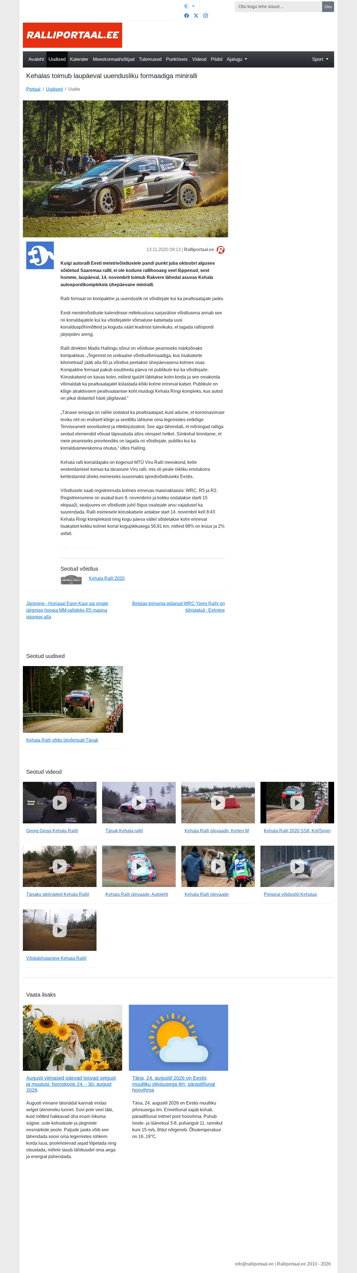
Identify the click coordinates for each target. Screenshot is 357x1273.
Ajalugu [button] (235, 59)
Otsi (328, 6)
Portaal (33, 89)
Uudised (57, 59)
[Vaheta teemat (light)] (189, 6)
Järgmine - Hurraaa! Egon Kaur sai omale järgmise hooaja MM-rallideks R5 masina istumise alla (67, 610)
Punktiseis (177, 59)
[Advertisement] (231, 35)
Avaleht (36, 59)
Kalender (79, 59)
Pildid (216, 59)
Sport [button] (318, 59)
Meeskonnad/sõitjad (113, 59)
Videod (199, 59)
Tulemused (150, 59)
